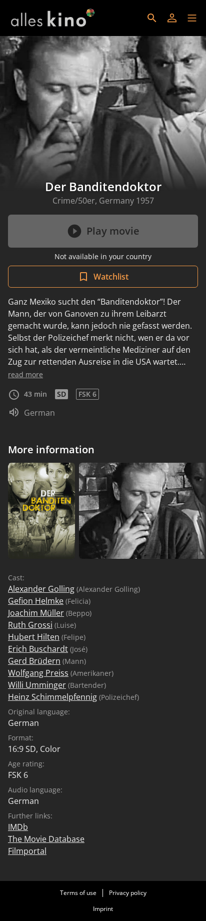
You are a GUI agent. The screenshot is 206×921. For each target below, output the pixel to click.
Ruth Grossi (30, 624)
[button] (192, 18)
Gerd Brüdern (34, 660)
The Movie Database (46, 838)
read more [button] (25, 374)
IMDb (18, 826)
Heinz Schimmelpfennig (52, 696)
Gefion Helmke (36, 600)
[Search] (152, 18)
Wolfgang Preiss (38, 672)
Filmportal (27, 850)
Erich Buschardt (38, 648)
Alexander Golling (41, 588)
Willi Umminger (37, 684)
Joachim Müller (36, 612)
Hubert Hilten (34, 636)
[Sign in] (172, 18)
